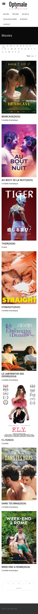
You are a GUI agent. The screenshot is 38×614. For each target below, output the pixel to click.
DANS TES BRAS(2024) (14, 503)
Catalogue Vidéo (10, 19)
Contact (6, 24)
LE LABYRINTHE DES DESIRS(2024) (13, 375)
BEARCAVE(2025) (11, 116)
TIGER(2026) (8, 243)
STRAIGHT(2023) (11, 307)
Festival (15, 14)
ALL (3, 46)
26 (29, 583)
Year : (29, 56)
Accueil (6, 14)
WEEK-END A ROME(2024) (16, 566)
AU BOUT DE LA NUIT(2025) (17, 180)
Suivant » (19, 588)
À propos (23, 19)
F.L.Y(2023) (8, 439)
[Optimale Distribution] (19, 5)
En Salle (25, 14)
